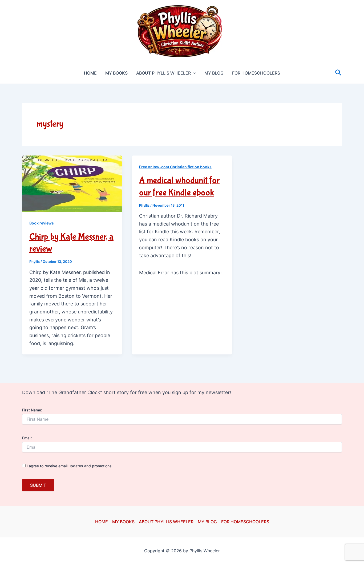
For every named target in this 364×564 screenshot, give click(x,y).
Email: (27, 438)
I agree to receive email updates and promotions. (69, 466)
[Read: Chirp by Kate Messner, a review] (72, 183)
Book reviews (41, 223)
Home (90, 73)
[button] (193, 73)
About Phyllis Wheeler (163, 73)
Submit (38, 485)
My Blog (214, 73)
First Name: (32, 410)
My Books (116, 73)
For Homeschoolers (256, 73)
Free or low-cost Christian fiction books (175, 167)
